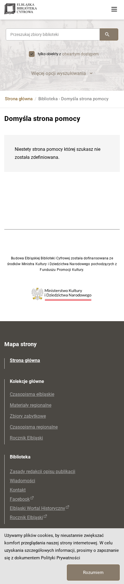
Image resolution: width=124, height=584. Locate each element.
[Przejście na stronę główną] (43, 9)
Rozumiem (93, 572)
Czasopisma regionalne (34, 427)
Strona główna (19, 98)
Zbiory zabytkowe (28, 416)
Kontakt (18, 490)
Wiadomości (22, 480)
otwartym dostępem (80, 54)
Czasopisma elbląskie (32, 394)
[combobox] (53, 34)
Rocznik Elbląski (26, 438)
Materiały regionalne (30, 405)
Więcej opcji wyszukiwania (58, 73)
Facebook (20, 499)
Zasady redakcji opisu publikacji (42, 471)
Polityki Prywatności (60, 557)
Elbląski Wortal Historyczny (37, 508)
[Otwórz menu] (114, 9)
